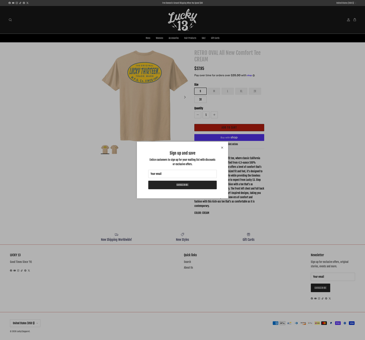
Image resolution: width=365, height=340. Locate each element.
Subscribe (182, 184)
